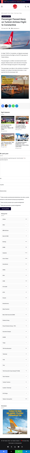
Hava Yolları (10, 13)
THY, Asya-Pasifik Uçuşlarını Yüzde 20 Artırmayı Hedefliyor (21, 126)
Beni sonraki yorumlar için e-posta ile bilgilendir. (12, 202)
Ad (0, 178)
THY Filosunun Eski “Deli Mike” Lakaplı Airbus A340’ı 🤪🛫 (7, 144)
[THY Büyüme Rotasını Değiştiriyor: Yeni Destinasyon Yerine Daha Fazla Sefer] (22, 137)
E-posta (2, 184)
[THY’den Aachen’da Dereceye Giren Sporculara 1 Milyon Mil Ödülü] (7, 120)
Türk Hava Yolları (18, 13)
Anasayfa (4, 13)
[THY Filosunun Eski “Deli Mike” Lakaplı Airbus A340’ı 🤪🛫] (7, 137)
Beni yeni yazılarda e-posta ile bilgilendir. (11, 205)
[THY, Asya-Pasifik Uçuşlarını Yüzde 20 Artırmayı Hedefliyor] (22, 120)
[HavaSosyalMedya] (15, 6)
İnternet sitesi (3, 191)
